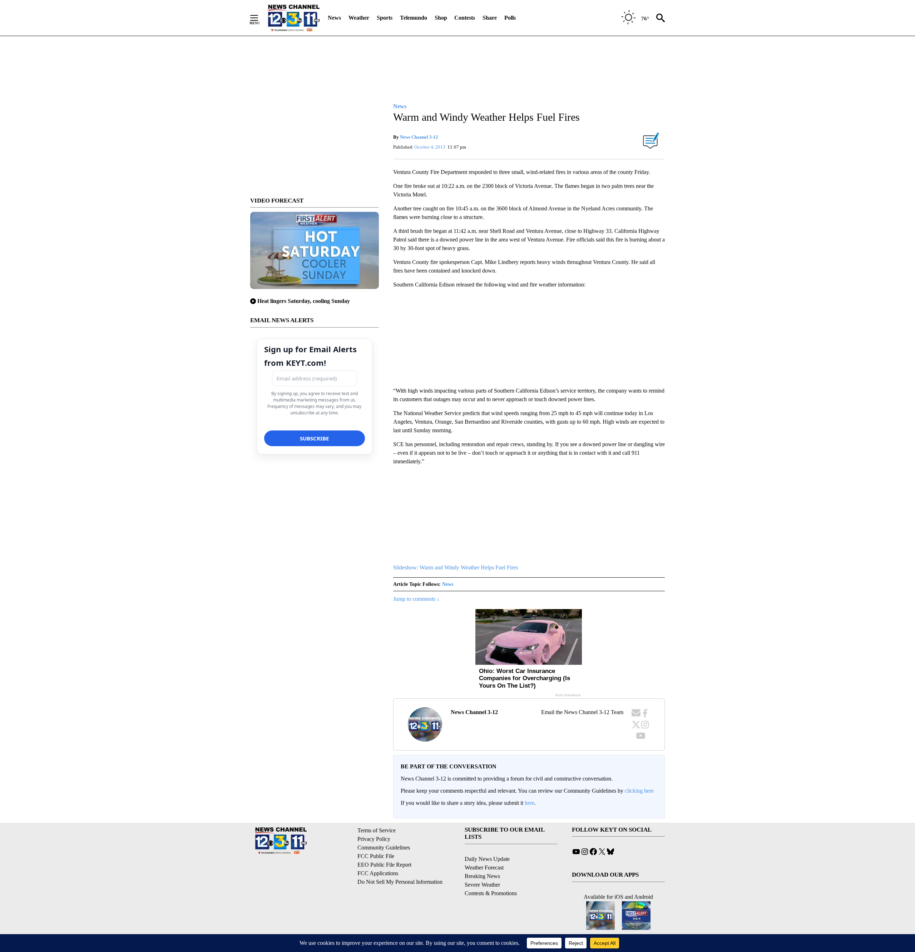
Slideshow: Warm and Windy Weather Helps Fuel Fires (455, 567)
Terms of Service (376, 830)
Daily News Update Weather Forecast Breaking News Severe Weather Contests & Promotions (491, 876)
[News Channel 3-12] (293, 18)
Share (490, 18)
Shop (441, 18)
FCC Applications (377, 873)
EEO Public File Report (384, 865)
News (334, 18)
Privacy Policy (373, 839)
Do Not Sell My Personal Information (399, 882)
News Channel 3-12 (419, 137)
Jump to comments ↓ (416, 599)
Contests (464, 18)
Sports (384, 18)
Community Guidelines (383, 847)
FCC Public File (375, 856)
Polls (510, 18)
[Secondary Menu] (259, 18)
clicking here (639, 791)
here (529, 803)
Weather (358, 18)
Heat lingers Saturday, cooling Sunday (303, 301)
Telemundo (413, 18)
